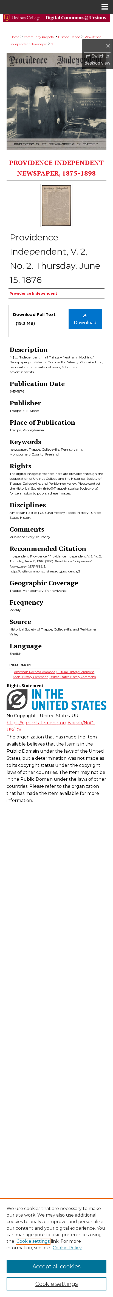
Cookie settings (33, 1241)
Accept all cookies (56, 1266)
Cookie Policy (67, 1247)
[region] (56, 1247)
